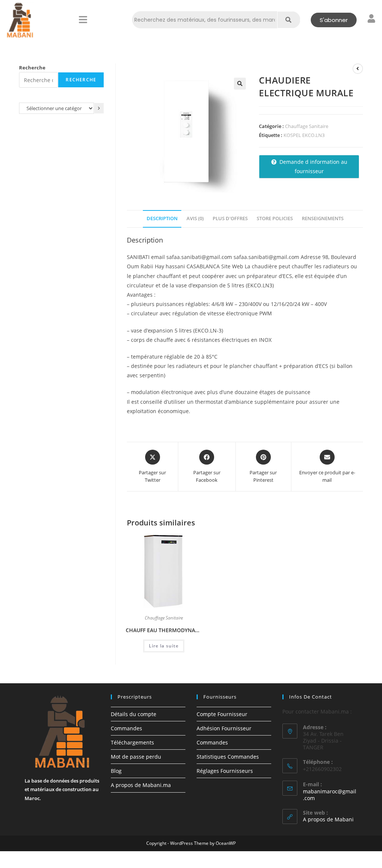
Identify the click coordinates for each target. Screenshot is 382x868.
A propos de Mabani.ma (141, 785)
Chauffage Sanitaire (306, 126)
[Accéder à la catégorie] (99, 108)
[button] (82, 20)
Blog (116, 770)
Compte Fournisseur (222, 714)
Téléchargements (132, 742)
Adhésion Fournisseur (224, 728)
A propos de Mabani (328, 819)
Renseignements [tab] (323, 218)
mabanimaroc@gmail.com (329, 795)
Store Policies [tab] (275, 218)
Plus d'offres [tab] (230, 218)
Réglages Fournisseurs (225, 770)
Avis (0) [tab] (195, 218)
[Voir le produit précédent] (358, 68)
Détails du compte (133, 714)
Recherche (32, 67)
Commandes (126, 728)
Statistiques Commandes (228, 756)
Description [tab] (162, 218)
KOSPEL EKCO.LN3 (304, 135)
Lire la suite (164, 646)
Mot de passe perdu (136, 756)
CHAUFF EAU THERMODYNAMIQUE (164, 630)
